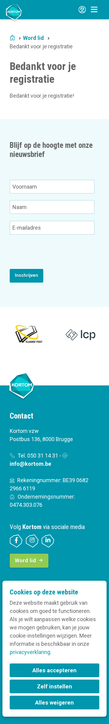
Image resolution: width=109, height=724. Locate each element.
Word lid (33, 38)
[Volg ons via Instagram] (32, 541)
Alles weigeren (54, 702)
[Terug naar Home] (14, 12)
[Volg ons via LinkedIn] (47, 541)
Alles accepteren (54, 670)
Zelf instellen (54, 686)
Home (12, 38)
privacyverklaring (30, 652)
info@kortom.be (30, 464)
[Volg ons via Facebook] (16, 541)
